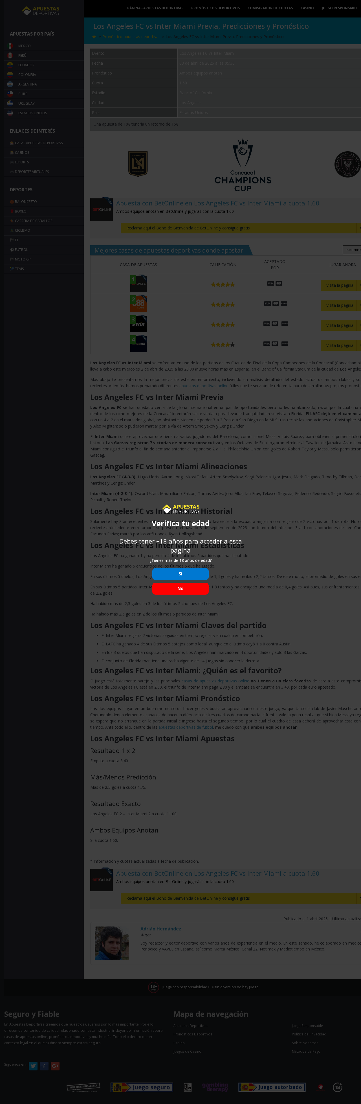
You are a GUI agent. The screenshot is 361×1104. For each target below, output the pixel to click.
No (180, 589)
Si (180, 574)
